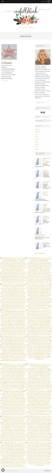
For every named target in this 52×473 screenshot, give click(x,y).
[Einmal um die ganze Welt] (38, 188)
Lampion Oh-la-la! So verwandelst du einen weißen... (46, 160)
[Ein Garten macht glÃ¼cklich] (38, 198)
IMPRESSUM (10, 470)
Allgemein (3, 61)
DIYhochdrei (37, 132)
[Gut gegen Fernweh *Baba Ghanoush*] (38, 222)
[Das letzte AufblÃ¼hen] (38, 176)
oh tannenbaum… (6, 63)
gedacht (36, 134)
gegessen (37, 139)
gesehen (36, 149)
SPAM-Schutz (46, 242)
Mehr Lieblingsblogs (40, 253)
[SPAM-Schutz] (38, 249)
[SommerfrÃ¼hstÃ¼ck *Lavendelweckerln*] (38, 234)
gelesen (36, 141)
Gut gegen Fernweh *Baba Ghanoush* (46, 217)
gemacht (37, 144)
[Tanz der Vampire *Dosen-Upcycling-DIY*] (38, 210)
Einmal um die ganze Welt (46, 182)
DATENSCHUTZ (15, 470)
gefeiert (36, 136)
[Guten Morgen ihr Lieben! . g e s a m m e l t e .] (39, 270)
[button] (3, 470)
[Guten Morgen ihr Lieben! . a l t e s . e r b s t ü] (13, 322)
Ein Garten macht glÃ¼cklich (45, 193)
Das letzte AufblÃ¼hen (46, 171)
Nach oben (47, 470)
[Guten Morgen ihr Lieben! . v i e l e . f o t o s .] (13, 270)
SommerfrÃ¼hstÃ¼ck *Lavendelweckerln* (40, 235)
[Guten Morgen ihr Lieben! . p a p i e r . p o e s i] (39, 349)
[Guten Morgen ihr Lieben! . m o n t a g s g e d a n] (13, 296)
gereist (36, 146)
